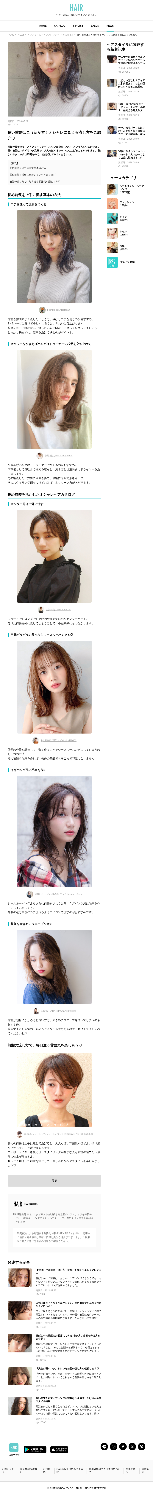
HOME (43, 25)
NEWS (110, 25)
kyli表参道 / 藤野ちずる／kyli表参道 (58, 740)
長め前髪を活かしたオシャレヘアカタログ (33, 174)
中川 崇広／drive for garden (58, 455)
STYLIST (78, 25)
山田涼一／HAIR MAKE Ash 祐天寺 (58, 1011)
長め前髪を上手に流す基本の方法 (28, 167)
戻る (54, 1180)
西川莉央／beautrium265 (58, 609)
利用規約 (46, 1471)
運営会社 (145, 1471)
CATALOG (59, 25)
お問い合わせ (8, 1471)
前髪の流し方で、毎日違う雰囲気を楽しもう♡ (35, 181)
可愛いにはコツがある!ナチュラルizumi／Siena (58, 894)
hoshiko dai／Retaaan (58, 310)
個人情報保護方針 (28, 1471)
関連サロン (130, 1471)
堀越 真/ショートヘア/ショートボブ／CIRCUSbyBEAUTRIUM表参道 (58, 1134)
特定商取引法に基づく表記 (70, 1471)
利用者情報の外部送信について (104, 1471)
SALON (95, 25)
